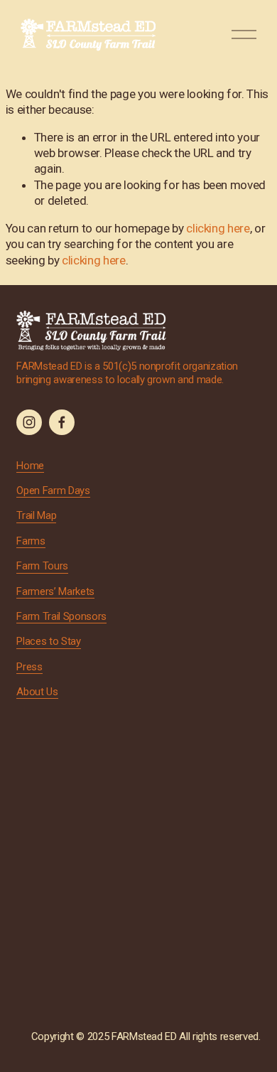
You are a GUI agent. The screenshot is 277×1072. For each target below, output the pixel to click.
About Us (37, 691)
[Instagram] (29, 422)
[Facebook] (62, 422)
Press (29, 666)
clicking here (218, 228)
